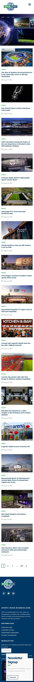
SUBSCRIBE (6, 650)
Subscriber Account (7, 630)
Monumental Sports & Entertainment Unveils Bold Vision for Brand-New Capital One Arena (15, 480)
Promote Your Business (9, 635)
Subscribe (13, 677)
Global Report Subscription (10, 632)
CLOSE (30, 655)
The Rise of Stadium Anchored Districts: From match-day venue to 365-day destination (16, 74)
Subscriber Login (6, 627)
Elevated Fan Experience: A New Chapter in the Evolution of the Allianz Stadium (16, 413)
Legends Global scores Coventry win (15, 446)
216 (21, 566)
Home (2, 17)
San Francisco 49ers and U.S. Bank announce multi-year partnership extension (14, 550)
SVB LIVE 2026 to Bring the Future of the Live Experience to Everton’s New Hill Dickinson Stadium (15, 144)
